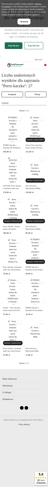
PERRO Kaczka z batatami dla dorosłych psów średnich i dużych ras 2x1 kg (34, 268)
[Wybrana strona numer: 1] (24, 110)
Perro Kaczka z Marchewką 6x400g (33, 228)
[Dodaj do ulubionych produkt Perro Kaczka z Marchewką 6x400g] (42, 200)
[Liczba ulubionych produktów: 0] (38, 65)
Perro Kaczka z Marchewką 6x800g (33, 187)
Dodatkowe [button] (8, 399)
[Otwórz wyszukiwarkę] (32, 65)
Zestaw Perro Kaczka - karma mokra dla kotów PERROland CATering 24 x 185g (35, 146)
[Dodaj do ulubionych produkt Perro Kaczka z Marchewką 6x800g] (42, 160)
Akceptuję (24, 22)
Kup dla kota (33, 45)
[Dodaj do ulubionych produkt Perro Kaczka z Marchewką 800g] (42, 322)
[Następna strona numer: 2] (38, 110)
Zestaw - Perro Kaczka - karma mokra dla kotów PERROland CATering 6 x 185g (12, 309)
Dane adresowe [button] (10, 378)
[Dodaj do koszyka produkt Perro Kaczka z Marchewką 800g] (41, 342)
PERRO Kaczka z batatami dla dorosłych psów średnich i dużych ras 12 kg (12, 146)
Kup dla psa (13, 45)
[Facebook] (22, 408)
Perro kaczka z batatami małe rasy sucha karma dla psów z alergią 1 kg (12, 349)
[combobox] (24, 103)
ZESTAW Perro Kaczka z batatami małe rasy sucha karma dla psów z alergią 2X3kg (12, 187)
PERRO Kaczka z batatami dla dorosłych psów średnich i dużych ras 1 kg (34, 309)
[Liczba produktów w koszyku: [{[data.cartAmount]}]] (43, 65)
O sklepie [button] (7, 392)
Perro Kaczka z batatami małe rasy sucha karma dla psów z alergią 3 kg (12, 268)
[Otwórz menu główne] (3, 65)
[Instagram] (26, 408)
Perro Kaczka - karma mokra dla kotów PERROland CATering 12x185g (11, 228)
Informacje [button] (8, 385)
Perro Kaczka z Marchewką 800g (32, 349)
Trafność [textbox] (5, 103)
